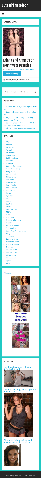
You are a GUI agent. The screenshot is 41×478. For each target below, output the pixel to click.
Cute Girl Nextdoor (15, 5)
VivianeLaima (11, 255)
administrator (29, 69)
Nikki (8, 214)
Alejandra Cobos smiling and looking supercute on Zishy (18, 441)
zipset (8, 260)
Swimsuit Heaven (12, 241)
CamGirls (9, 163)
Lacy (7, 198)
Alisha (8, 142)
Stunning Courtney (13, 239)
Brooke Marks (11, 155)
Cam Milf (9, 161)
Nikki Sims (10, 217)
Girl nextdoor (11, 177)
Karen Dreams (11, 188)
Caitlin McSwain (12, 158)
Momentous (30, 476)
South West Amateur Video (16, 231)
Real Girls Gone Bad (13, 225)
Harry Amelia (11, 185)
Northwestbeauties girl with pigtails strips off (17, 367)
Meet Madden (11, 209)
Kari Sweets (10, 190)
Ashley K (9, 150)
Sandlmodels (10, 228)
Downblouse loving (13, 169)
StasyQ (8, 233)
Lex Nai (9, 204)
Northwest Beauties (23, 80)
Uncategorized (11, 252)
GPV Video (10, 179)
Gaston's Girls (11, 174)
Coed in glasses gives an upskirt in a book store (20, 390)
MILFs (8, 212)
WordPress (18, 476)
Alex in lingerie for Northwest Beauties (20, 128)
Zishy (8, 263)
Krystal (8, 193)
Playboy (9, 223)
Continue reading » (12, 73)
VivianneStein (11, 258)
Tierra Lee (10, 247)
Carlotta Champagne (14, 166)
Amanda (9, 80)
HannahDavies (11, 182)
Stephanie (10, 236)
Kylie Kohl (9, 196)
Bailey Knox (10, 152)
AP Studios (10, 147)
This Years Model (12, 244)
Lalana (14, 80)
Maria (8, 206)
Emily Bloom (10, 171)
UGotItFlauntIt (11, 250)
